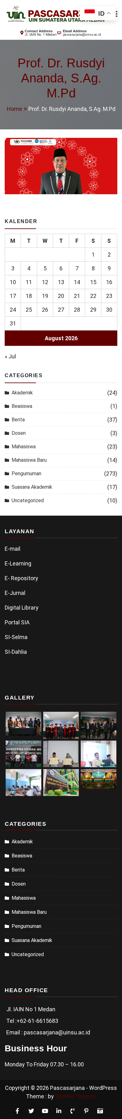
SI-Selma (16, 637)
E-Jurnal (15, 593)
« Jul (10, 356)
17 (13, 296)
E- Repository (21, 578)
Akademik (22, 393)
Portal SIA (17, 622)
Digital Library (21, 607)
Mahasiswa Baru (29, 460)
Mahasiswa (24, 447)
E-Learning (18, 563)
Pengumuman (26, 473)
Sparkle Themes (75, 1096)
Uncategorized (28, 500)
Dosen (19, 433)
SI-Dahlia (16, 651)
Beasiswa (22, 406)
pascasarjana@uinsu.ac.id (82, 34)
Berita (18, 420)
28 (77, 309)
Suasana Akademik (32, 487)
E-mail (12, 548)
